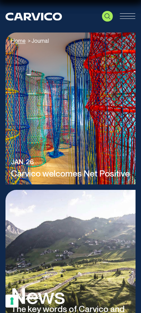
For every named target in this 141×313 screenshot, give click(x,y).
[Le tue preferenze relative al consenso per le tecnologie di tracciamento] (11, 301)
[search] (107, 16)
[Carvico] (33, 16)
